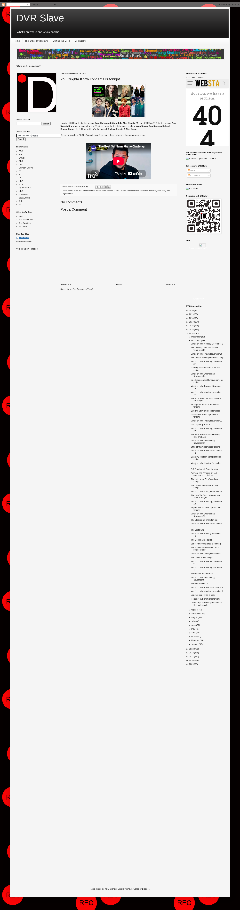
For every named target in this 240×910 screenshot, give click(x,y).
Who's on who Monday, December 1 (207, 344)
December (196, 337)
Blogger (145, 889)
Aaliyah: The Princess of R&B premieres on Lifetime (204, 474)
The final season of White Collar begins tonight (205, 548)
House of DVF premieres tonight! (205, 599)
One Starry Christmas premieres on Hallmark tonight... (206, 604)
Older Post (171, 284)
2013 (191, 649)
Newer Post (66, 284)
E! (20, 171)
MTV (21, 184)
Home (17, 40)
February (195, 640)
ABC (21, 151)
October (195, 610)
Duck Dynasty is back (200, 424)
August (194, 617)
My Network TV (25, 188)
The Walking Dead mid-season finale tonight (204, 349)
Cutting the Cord (61, 40)
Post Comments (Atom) (82, 289)
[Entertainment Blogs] (22, 238)
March (194, 636)
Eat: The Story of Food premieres (205, 411)
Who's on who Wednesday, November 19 (203, 442)
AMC (21, 154)
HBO (21, 181)
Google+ (10, 1)
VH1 (21, 204)
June (193, 625)
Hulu (21, 216)
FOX (21, 174)
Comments (195, 175)
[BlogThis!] (99, 187)
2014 (191, 333)
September (196, 613)
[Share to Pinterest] (109, 187)
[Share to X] (102, 187)
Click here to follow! (194, 77)
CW (20, 164)
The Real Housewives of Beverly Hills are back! (205, 435)
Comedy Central (26, 168)
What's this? (198, 299)
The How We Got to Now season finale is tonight (205, 496)
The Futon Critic (26, 220)
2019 (191, 314)
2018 (191, 318)
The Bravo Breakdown (36, 40)
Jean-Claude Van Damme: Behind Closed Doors (87, 191)
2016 (191, 326)
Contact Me (81, 40)
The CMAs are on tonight (202, 557)
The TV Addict (25, 223)
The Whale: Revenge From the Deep (207, 358)
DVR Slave (40, 18)
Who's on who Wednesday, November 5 (203, 578)
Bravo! (21, 158)
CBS (21, 161)
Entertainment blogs (24, 241)
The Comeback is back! (201, 540)
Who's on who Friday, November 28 (206, 354)
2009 (191, 664)
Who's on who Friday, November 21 (206, 421)
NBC (21, 191)
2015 (191, 330)
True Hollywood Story (157, 191)
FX (20, 178)
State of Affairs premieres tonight (205, 447)
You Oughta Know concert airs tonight (90, 79)
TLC (21, 201)
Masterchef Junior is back (202, 574)
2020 (191, 310)
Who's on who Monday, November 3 (207, 591)
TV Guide (23, 226)
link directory (32, 249)
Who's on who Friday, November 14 (206, 491)
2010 (191, 660)
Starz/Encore (24, 198)
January (195, 644)
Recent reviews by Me (198, 248)
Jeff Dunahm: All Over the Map (204, 469)
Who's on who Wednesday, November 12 (203, 515)
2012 (191, 653)
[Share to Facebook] (106, 187)
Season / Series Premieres (137, 191)
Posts (192, 170)
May (193, 629)
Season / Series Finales (116, 191)
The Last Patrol (197, 530)
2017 (191, 322)
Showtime (23, 194)
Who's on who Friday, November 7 (206, 554)
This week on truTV (199, 583)
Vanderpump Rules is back (203, 595)
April (193, 633)
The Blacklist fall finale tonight (204, 520)
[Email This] (96, 187)
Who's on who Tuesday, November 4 (207, 587)
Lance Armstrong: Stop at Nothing (206, 544)
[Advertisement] (29, 304)
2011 (191, 657)
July (193, 621)
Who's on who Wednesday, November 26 (203, 375)
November (196, 340)
